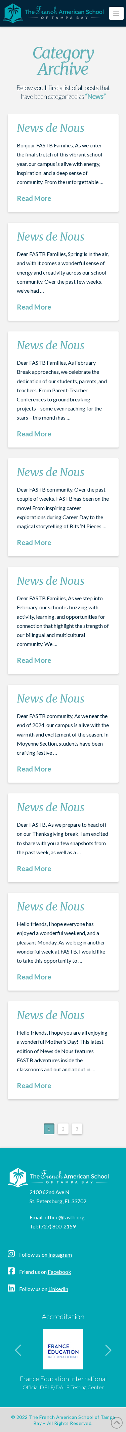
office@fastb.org (65, 1217)
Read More (34, 198)
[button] (116, 13)
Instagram (60, 1254)
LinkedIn (58, 1289)
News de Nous (50, 128)
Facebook (59, 1271)
